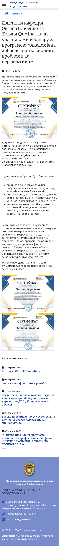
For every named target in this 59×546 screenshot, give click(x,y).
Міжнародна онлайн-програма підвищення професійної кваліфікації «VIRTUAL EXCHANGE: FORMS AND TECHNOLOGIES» (28, 439)
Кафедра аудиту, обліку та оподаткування (23, 4)
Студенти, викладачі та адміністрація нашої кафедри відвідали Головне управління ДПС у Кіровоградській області (28, 399)
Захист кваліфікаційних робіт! (23, 383)
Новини (15, 13)
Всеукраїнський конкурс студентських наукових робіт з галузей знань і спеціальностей (28, 420)
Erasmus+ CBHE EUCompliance (22, 371)
